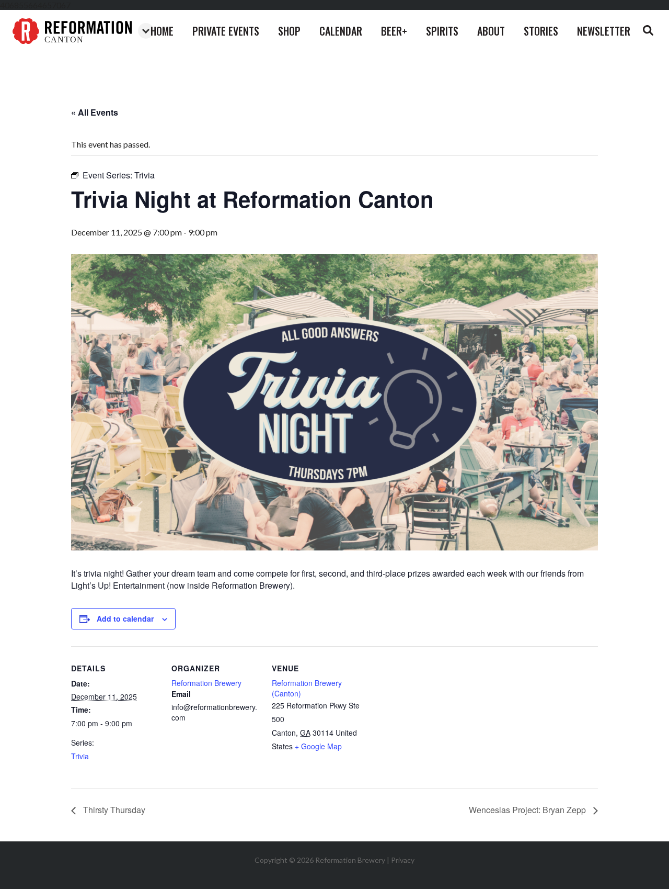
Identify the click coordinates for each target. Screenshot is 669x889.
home (162, 31)
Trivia (80, 756)
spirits (442, 31)
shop (289, 31)
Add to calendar (125, 618)
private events (225, 31)
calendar (340, 31)
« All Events (94, 112)
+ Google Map (318, 746)
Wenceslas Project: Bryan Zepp (528, 810)
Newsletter (603, 31)
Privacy (402, 860)
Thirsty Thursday (113, 810)
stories (541, 31)
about (491, 31)
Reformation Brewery (206, 683)
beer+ (394, 31)
